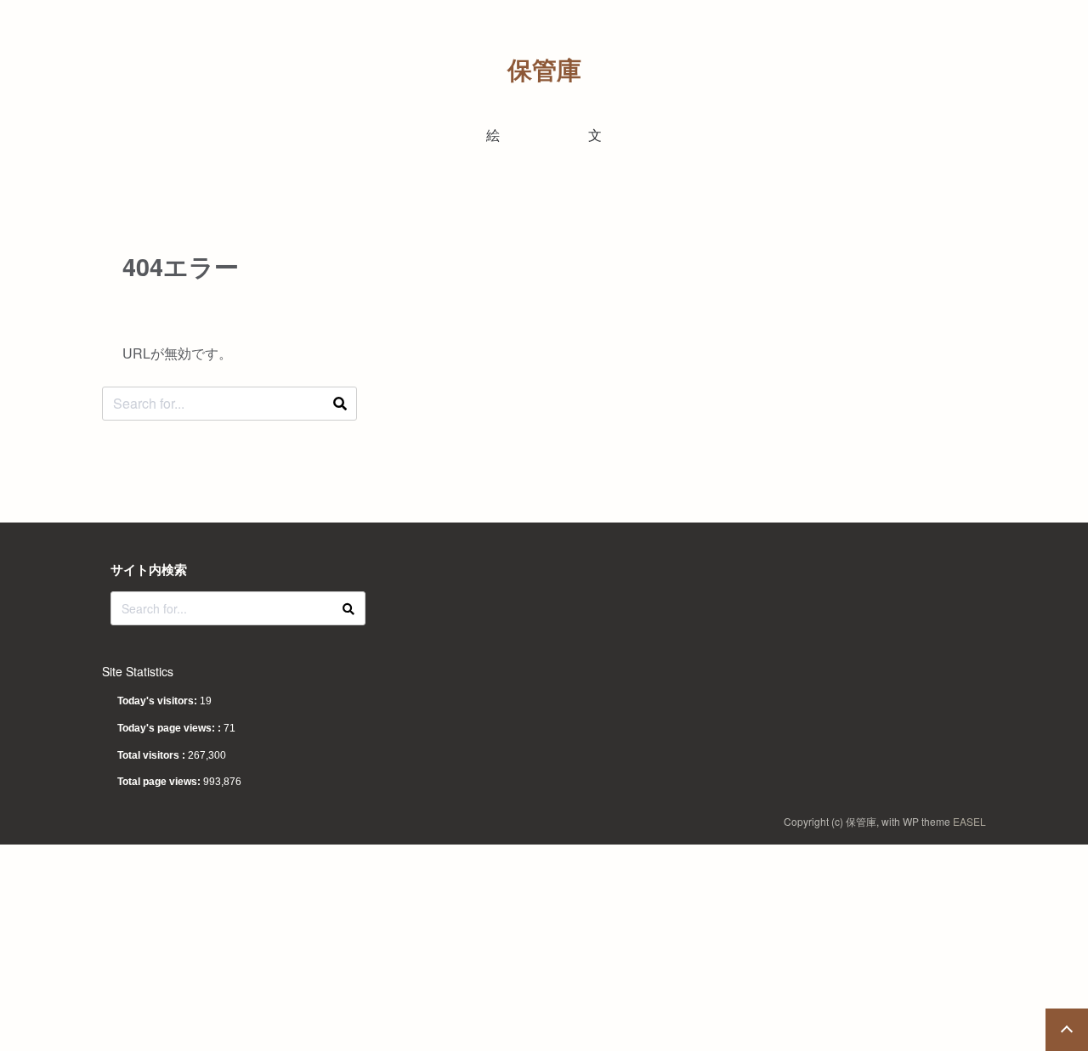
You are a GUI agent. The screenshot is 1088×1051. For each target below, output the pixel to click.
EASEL (969, 821)
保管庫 (544, 69)
